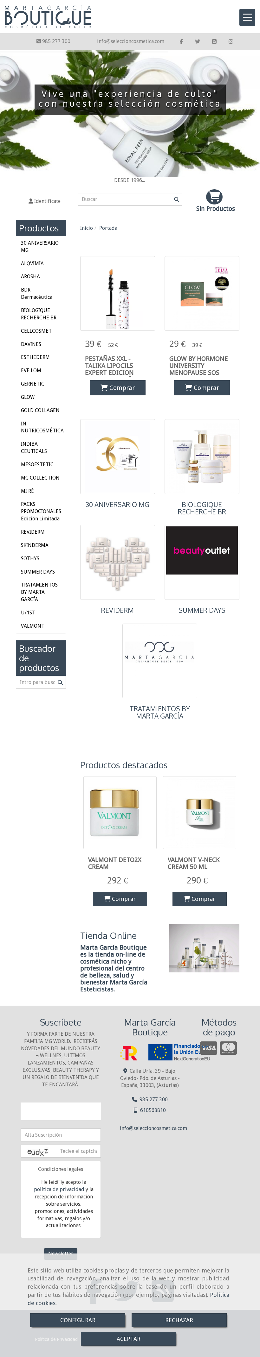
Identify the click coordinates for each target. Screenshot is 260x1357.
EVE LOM (31, 371)
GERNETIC (32, 384)
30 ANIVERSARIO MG (117, 504)
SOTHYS (30, 559)
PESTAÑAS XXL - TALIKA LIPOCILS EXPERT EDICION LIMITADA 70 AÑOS (112, 369)
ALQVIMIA (32, 264)
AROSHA (30, 276)
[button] (44, 201)
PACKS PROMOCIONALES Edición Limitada (41, 511)
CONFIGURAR (77, 1320)
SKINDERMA (35, 545)
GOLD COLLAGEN (40, 410)
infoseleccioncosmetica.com (130, 41)
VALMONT (32, 626)
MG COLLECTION (40, 478)
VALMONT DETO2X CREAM (114, 863)
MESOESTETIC (37, 465)
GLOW (28, 397)
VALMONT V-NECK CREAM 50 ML (194, 863)
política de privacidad (59, 1189)
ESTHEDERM (35, 357)
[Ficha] (117, 293)
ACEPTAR (128, 1338)
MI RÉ (27, 491)
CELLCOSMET (36, 331)
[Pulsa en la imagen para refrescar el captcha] (38, 1151)
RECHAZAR (179, 1320)
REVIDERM (117, 610)
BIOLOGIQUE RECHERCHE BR (202, 508)
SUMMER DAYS (202, 610)
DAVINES (31, 344)
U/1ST (28, 613)
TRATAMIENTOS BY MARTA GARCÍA (160, 712)
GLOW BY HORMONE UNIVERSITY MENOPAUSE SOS (198, 365)
